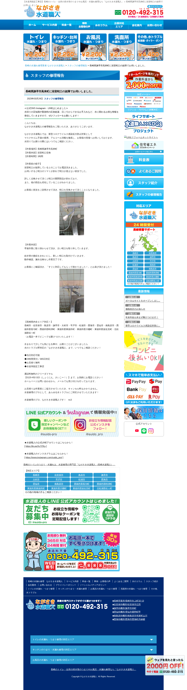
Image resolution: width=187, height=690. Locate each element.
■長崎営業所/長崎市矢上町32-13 (128, 601)
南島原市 (58, 484)
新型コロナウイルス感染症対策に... (142, 325)
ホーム (32, 24)
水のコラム (102, 24)
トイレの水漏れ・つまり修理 (41, 589)
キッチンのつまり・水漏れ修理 (72, 589)
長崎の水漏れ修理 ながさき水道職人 (45, 581)
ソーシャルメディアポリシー (93, 585)
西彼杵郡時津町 (104, 484)
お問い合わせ (155, 24)
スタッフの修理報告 (77, 65)
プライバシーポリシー (66, 585)
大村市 (36, 479)
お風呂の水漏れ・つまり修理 (103, 589)
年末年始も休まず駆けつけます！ (141, 317)
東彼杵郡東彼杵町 (36, 488)
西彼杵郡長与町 (81, 484)
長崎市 (36, 475)
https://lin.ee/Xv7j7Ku (36, 446)
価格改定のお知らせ (135, 309)
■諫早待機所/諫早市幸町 (124, 608)
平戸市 (59, 479)
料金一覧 (67, 24)
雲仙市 (36, 484)
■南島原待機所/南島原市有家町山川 (129, 615)
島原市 (81, 475)
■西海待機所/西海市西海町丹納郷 (128, 619)
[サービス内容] (44, 24)
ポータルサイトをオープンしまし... (142, 300)
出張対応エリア (119, 24)
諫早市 (104, 475)
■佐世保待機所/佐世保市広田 (126, 604)
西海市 (104, 479)
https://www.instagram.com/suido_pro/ (44, 457)
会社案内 (137, 24)
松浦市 (81, 479)
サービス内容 (49, 24)
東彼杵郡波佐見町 (81, 488)
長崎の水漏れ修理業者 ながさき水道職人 (45, 65)
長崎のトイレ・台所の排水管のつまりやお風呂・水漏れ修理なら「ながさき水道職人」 (93, 669)
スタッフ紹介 (152, 581)
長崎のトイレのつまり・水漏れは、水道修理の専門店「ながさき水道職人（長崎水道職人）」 (69, 464)
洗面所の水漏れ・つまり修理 (134, 589)
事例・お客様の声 (84, 24)
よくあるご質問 (121, 581)
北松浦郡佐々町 (104, 488)
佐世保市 (58, 475)
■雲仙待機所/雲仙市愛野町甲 (126, 612)
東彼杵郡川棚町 (59, 488)
